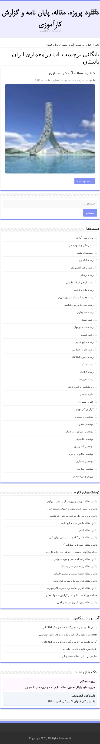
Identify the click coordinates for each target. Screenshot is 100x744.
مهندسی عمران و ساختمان (80, 80)
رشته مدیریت (86, 379)
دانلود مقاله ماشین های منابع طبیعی (78, 523)
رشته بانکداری (86, 260)
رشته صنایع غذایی (84, 342)
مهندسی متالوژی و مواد (81, 453)
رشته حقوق (87, 319)
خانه (97, 44)
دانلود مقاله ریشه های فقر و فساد (79, 566)
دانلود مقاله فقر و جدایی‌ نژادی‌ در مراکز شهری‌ (72, 588)
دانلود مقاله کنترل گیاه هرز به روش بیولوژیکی (73, 537)
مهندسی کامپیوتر (84, 439)
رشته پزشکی (86, 275)
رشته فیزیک (87, 364)
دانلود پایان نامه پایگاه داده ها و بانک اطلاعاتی (66, 627)
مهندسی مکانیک (85, 468)
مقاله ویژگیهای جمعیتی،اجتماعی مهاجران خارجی (71, 551)
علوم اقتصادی (85, 401)
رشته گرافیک (86, 371)
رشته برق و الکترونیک (82, 267)
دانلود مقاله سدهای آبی (74, 649)
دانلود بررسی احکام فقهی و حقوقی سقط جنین (72, 508)
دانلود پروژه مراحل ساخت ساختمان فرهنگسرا (72, 515)
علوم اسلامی (86, 394)
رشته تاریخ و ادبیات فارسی (79, 282)
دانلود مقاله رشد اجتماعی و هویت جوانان (75, 559)
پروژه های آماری (84, 237)
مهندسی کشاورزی (83, 446)
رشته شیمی (87, 334)
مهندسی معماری (60, 80)
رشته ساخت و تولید (83, 327)
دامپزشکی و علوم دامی (80, 245)
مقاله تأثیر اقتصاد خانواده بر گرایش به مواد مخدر (71, 595)
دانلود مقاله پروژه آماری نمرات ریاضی (77, 602)
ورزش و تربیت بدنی (83, 476)
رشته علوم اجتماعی (82, 349)
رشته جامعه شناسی (83, 290)
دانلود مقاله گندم (88, 530)
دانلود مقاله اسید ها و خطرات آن (80, 544)
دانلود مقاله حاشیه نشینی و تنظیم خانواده (75, 573)
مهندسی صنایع (85, 424)
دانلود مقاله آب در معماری (72, 73)
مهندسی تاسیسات (83, 416)
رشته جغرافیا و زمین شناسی (78, 304)
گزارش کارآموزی (84, 409)
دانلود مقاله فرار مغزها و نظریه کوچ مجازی (74, 580)
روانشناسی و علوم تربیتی (80, 386)
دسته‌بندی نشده (85, 252)
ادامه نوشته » (84, 181)
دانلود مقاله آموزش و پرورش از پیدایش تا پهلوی (72, 501)
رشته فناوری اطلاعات (82, 357)
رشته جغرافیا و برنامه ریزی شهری (75, 297)
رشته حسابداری (85, 312)
